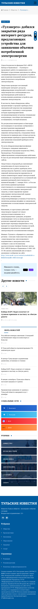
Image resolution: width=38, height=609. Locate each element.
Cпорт (5, 548)
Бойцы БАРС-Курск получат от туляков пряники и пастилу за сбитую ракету (15, 370)
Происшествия (8, 533)
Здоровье (6, 544)
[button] (3, 286)
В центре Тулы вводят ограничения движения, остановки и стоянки (14, 359)
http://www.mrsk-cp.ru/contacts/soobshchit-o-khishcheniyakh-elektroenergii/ (18, 256)
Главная (5, 10)
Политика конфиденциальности (14, 567)
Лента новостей (12, 330)
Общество (14, 10)
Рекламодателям (9, 563)
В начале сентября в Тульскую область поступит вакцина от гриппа (15, 380)
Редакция (6, 559)
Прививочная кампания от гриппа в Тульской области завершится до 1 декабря (14, 392)
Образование (7, 541)
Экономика (7, 537)
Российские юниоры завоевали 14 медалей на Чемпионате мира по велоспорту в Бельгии (17, 337)
